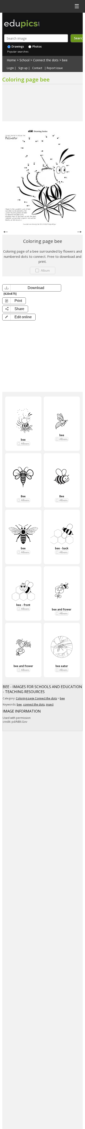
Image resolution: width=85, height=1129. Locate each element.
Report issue (55, 68)
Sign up (23, 68)
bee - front (23, 605)
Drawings (17, 46)
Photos (37, 46)
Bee (23, 496)
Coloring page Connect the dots (36, 698)
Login (10, 68)
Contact (37, 68)
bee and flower (61, 609)
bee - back (61, 548)
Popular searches (17, 51)
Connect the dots (45, 60)
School (24, 60)
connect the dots (34, 704)
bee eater (62, 666)
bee (65, 60)
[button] (19, 317)
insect (49, 704)
